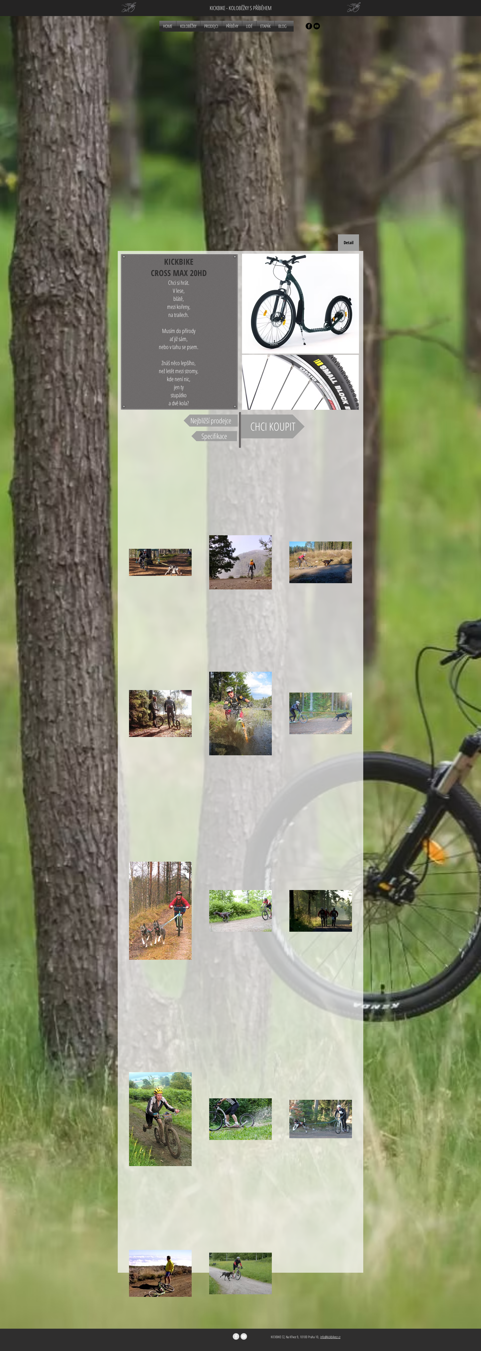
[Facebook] (309, 26)
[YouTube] (316, 26)
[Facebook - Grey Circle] (236, 1336)
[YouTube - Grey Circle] (244, 1336)
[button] (348, 242)
